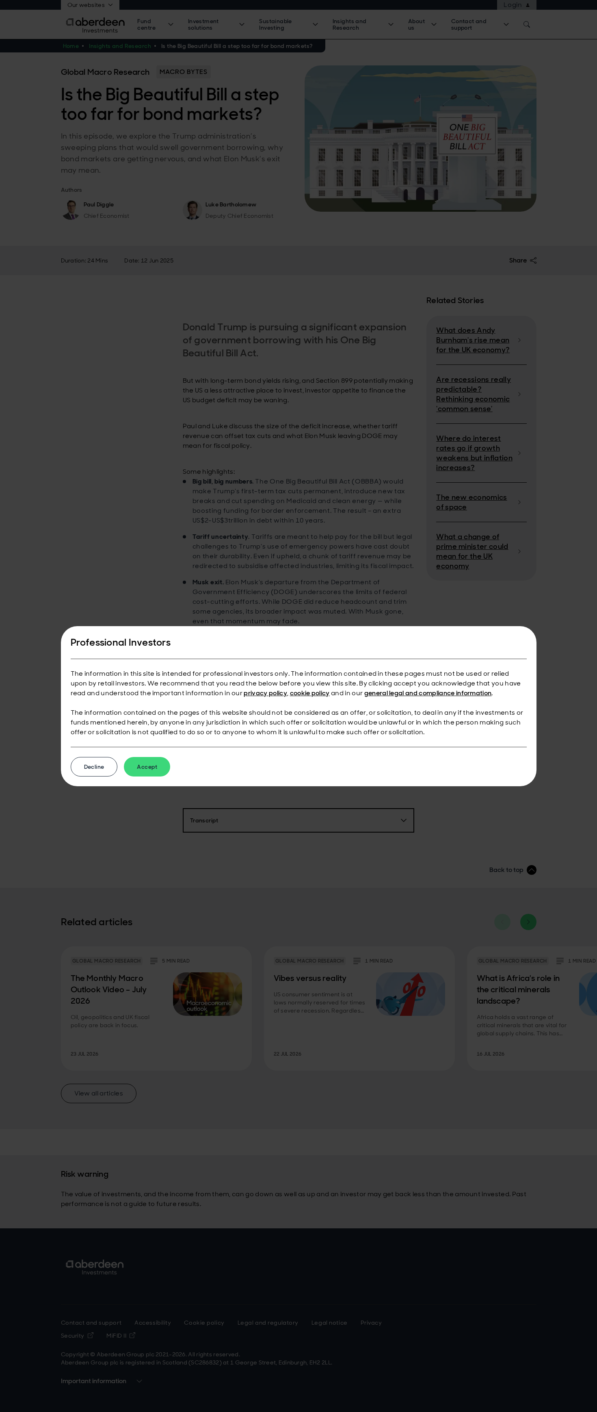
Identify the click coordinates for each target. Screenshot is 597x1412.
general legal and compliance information (428, 693)
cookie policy (310, 693)
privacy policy (265, 693)
